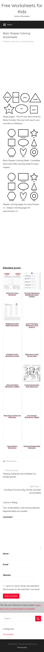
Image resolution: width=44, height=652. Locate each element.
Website (7, 575)
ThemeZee (22, 647)
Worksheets (11, 461)
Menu (9, 24)
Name (6, 554)
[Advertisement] (22, 66)
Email (6, 564)
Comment (8, 517)
